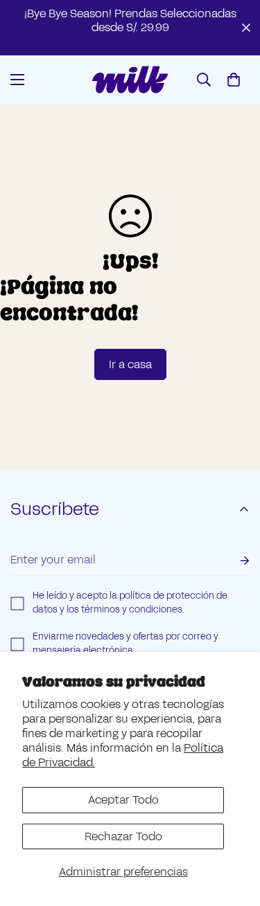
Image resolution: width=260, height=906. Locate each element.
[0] (234, 80)
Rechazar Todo (123, 836)
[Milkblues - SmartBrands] (130, 79)
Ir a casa (130, 364)
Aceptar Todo (123, 800)
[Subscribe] (234, 560)
